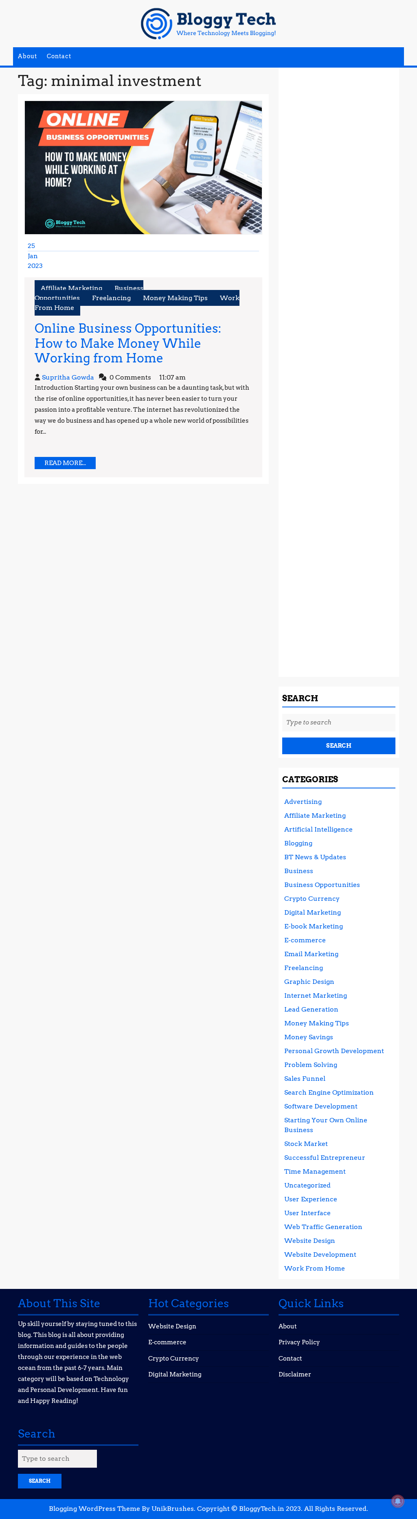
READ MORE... (70, 464)
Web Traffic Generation (323, 1227)
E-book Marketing (313, 926)
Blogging (298, 843)
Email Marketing (311, 954)
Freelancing (111, 298)
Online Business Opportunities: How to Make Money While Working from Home (128, 343)
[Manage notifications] (397, 1501)
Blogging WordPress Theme (94, 1508)
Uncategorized (307, 1185)
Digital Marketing (312, 912)
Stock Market (306, 1144)
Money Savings (308, 1037)
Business (298, 871)
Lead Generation (311, 1009)
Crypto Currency (312, 898)
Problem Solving (310, 1065)
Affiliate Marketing (71, 288)
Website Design (309, 1241)
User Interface (307, 1213)
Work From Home (314, 1268)
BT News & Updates (315, 857)
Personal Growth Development (334, 1051)
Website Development (320, 1254)
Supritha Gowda (68, 377)
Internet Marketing (315, 995)
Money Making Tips (175, 298)
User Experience (310, 1199)
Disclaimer (295, 1374)
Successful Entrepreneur (324, 1157)
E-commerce (305, 940)
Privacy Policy (299, 1342)
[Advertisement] (338, 369)
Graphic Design (309, 982)
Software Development (321, 1106)
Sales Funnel (304, 1078)
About (27, 56)
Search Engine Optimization (329, 1092)
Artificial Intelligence (318, 829)
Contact (59, 56)
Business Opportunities (322, 885)
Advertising (303, 802)
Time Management (315, 1171)
